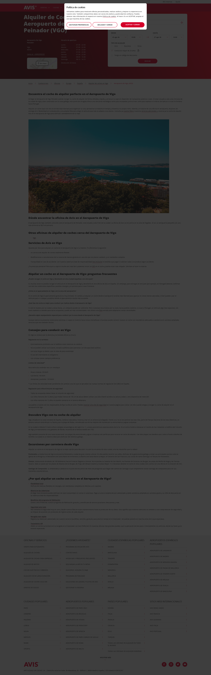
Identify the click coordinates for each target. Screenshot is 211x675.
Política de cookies (109, 16)
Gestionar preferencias (79, 25)
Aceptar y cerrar (133, 25)
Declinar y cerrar (104, 25)
